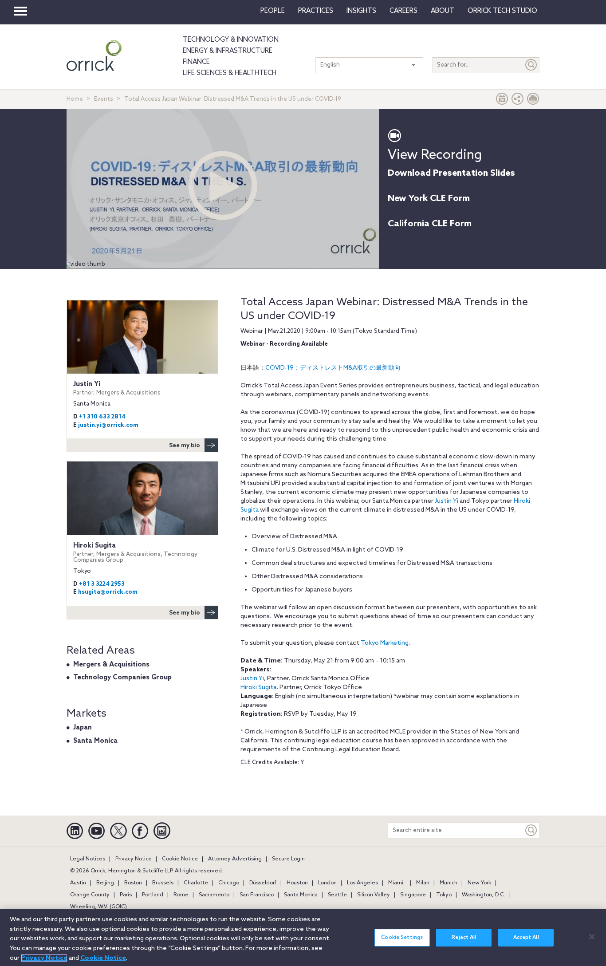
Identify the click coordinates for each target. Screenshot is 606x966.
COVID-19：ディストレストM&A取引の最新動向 (333, 368)
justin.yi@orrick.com (108, 425)
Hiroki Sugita (258, 687)
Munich (448, 883)
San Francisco (257, 895)
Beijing (105, 883)
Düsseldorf (262, 883)
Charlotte (196, 883)
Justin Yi (446, 501)
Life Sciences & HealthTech (229, 73)
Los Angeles (362, 883)
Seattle (337, 895)
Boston (133, 883)
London (327, 883)
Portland (152, 895)
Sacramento (214, 895)
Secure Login (288, 859)
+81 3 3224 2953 (102, 584)
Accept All (526, 937)
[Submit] (531, 65)
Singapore (413, 895)
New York (479, 883)
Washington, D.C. (483, 895)
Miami (395, 883)
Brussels (162, 883)
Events (103, 99)
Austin (78, 883)
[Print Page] (533, 101)
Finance (196, 62)
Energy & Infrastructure (227, 51)
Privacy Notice (133, 859)
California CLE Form (430, 224)
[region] (303, 937)
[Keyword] (531, 830)
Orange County (90, 895)
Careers (403, 11)
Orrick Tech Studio (502, 11)
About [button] (442, 11)
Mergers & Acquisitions (111, 665)
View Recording (435, 155)
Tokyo (444, 895)
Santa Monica (95, 741)
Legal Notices (87, 859)
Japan (82, 728)
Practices (315, 11)
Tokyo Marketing (385, 643)
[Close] (592, 936)
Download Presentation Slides (451, 173)
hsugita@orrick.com (108, 592)
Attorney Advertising (235, 859)
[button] (518, 101)
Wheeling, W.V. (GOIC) (98, 907)
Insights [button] (361, 11)
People (272, 11)
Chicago (228, 883)
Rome (181, 895)
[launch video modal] (222, 185)
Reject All (464, 937)
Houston (297, 883)
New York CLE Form (429, 198)
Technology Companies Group (122, 678)
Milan (422, 883)
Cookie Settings (402, 937)
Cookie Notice (180, 859)
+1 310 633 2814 (102, 417)
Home (75, 99)
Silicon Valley (373, 895)
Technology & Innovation (231, 40)
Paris (126, 895)
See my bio (184, 445)
